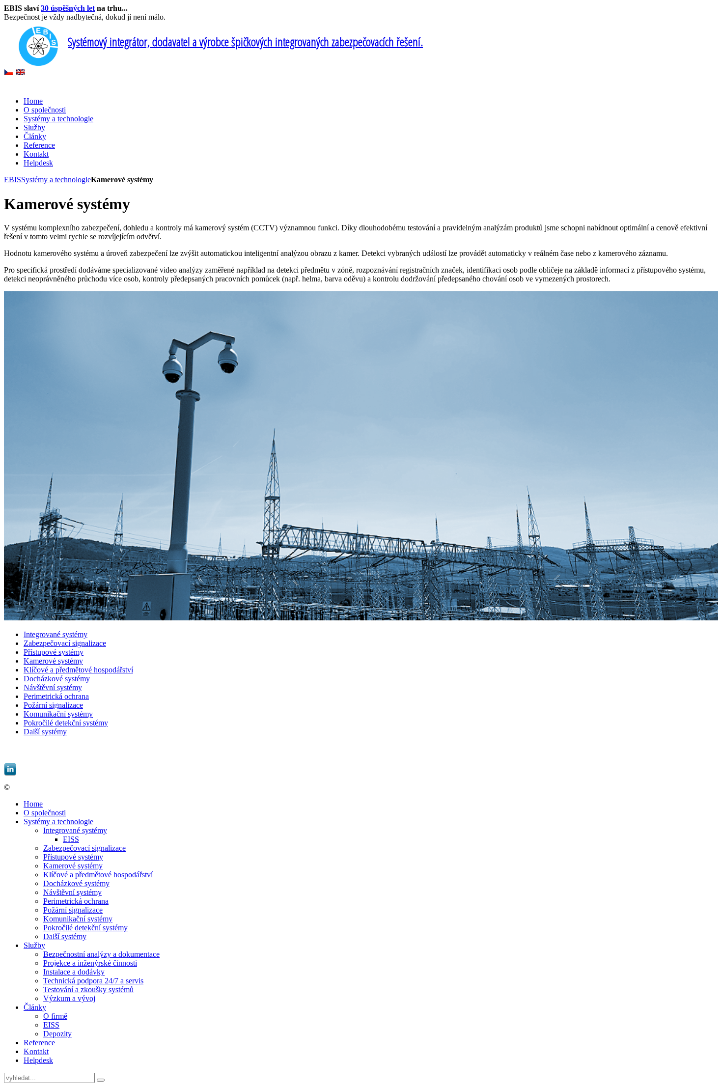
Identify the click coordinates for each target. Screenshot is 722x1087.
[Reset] (101, 1080)
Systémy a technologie (56, 179)
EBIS (12, 179)
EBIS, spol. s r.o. (40, 787)
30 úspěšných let (68, 8)
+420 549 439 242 (155, 748)
